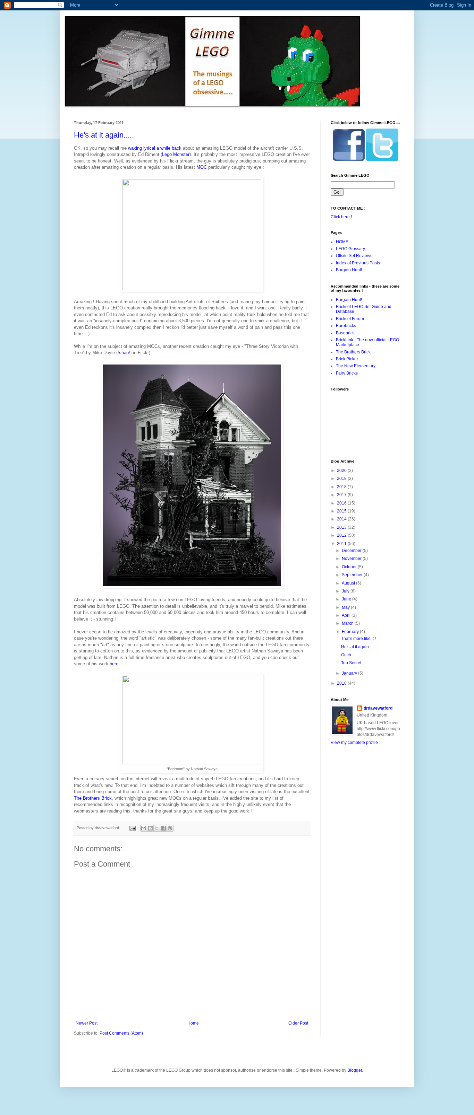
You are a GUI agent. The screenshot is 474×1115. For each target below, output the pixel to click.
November (352, 558)
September (353, 574)
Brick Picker (347, 359)
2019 (342, 478)
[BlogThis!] (150, 828)
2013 (342, 527)
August (349, 583)
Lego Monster (175, 154)
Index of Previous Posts (358, 263)
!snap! (124, 352)
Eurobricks (346, 325)
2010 (342, 683)
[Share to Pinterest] (170, 828)
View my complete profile (354, 742)
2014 (342, 519)
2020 (342, 470)
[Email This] (143, 828)
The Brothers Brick (93, 798)
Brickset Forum (350, 318)
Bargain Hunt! (349, 269)
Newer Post (87, 1023)
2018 (342, 486)
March (348, 623)
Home (193, 1023)
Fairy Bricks (347, 373)
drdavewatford (378, 708)
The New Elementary (355, 365)
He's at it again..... (104, 135)
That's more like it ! (358, 638)
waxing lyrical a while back (154, 148)
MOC (201, 167)
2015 (342, 511)
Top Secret (351, 662)
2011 (342, 543)
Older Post (298, 1023)
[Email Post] (132, 828)
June (347, 599)
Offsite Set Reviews (354, 255)
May (346, 607)
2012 (342, 535)
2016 (342, 503)
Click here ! (341, 216)
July (346, 591)
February (351, 631)
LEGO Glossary (350, 248)
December (352, 550)
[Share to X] (156, 828)
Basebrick (345, 333)
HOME (342, 241)
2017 (342, 494)
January (350, 673)
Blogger (354, 1070)
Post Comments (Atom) (121, 1033)
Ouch (346, 654)
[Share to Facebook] (163, 828)
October (350, 566)
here (114, 663)
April (347, 615)
